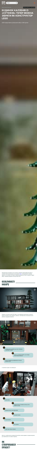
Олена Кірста (26, 7)
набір (20, 273)
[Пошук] (16, 2)
